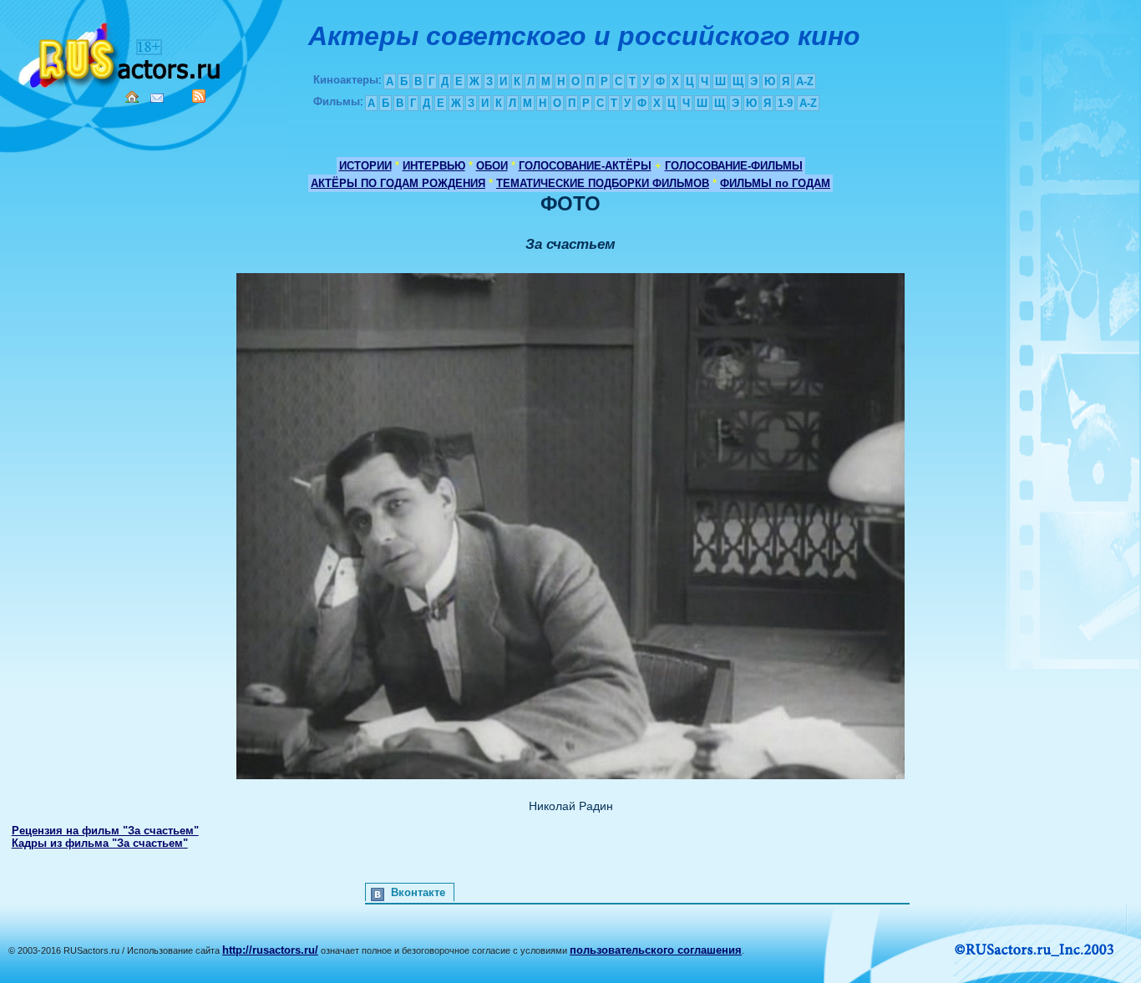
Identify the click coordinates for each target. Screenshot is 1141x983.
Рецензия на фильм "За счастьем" (105, 830)
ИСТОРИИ (365, 166)
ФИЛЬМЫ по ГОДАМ (775, 183)
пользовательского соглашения (656, 950)
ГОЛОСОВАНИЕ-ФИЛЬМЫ (734, 166)
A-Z (805, 81)
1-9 (785, 103)
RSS (198, 96)
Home (132, 97)
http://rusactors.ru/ (270, 950)
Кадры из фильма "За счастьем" (100, 843)
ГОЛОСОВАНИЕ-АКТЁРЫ (585, 166)
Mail (157, 98)
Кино (121, 52)
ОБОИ (492, 166)
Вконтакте (418, 892)
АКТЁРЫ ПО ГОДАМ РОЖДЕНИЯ (398, 183)
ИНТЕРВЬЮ (434, 166)
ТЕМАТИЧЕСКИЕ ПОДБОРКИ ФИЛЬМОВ (602, 183)
